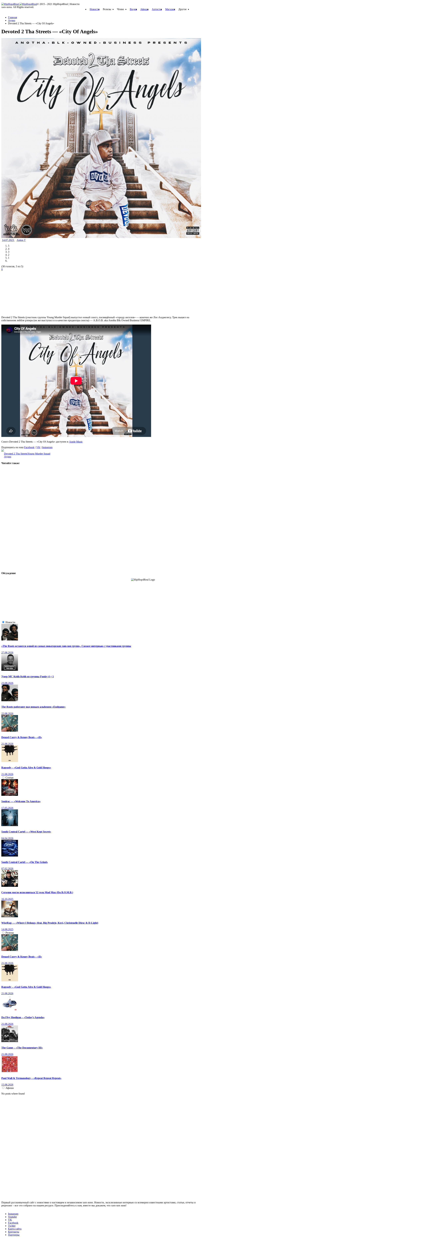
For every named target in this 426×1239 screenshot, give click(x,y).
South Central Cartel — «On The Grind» (24, 862)
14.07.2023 (8, 240)
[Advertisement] (26, 292)
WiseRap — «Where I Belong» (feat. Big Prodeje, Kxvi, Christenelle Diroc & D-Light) (49, 922)
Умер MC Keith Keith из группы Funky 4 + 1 (27, 676)
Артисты (157, 9)
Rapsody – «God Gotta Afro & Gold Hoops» (26, 767)
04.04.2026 (7, 838)
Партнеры (13, 1234)
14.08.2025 (7, 929)
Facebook (29, 447)
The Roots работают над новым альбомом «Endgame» (33, 706)
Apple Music (76, 441)
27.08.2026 (7, 652)
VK (38, 447)
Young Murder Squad (38, 453)
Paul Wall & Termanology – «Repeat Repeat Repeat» (31, 1078)
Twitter (11, 1225)
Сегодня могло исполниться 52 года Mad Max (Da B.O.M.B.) (37, 892)
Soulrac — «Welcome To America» (21, 801)
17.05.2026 (7, 807)
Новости (95, 9)
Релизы (9, 932)
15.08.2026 (7, 1084)
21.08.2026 (7, 743)
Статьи (9, 777)
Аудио (7, 456)
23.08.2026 (7, 683)
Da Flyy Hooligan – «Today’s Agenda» (23, 1017)
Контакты (13, 1231)
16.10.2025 (7, 899)
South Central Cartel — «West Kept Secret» (26, 831)
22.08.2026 (7, 713)
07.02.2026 (7, 868)
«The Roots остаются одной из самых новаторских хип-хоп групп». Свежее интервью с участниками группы (66, 646)
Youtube (12, 1216)
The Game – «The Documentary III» (22, 1047)
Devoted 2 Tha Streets (15, 453)
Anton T (21, 240)
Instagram (47, 447)
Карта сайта (14, 1228)
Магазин (170, 9)
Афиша (144, 9)
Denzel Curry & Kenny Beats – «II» (21, 737)
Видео (133, 9)
